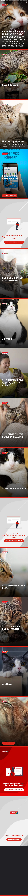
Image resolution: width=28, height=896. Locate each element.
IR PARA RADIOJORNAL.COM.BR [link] (14, 242)
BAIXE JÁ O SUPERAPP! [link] (10, 195)
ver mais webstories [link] (14, 839)
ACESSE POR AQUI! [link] (8, 743)
